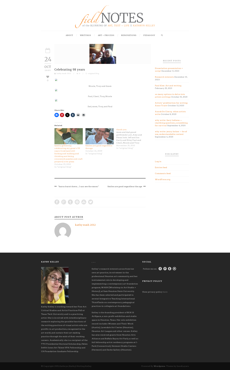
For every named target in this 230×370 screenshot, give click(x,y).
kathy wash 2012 (64, 73)
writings (85, 35)
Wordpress (159, 366)
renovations (128, 35)
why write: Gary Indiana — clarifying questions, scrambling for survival (171, 123)
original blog (93, 73)
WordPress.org (162, 179)
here (165, 292)
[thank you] (131, 138)
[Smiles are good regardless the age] (99, 136)
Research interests (164, 77)
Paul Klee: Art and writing (168, 86)
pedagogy (149, 35)
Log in (158, 161)
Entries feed (161, 167)
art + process (106, 35)
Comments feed (163, 173)
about (69, 35)
